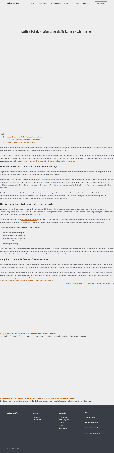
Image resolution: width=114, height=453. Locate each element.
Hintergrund (63, 417)
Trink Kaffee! (13, 3)
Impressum (36, 417)
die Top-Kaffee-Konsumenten (45, 179)
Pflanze (61, 422)
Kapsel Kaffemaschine (92, 428)
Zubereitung (63, 428)
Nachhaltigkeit (64, 420)
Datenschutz (37, 420)
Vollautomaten (90, 417)
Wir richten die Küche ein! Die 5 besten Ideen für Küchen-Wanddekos (27, 281)
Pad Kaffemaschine (91, 422)
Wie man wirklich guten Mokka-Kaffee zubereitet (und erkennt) (89, 283)
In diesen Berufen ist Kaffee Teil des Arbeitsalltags (23, 137)
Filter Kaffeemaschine (92, 433)
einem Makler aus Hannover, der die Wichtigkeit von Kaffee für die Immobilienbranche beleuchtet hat (41, 161)
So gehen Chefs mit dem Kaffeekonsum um (21, 142)
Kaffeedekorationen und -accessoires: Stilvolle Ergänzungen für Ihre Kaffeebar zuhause (38, 398)
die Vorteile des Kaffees (29, 219)
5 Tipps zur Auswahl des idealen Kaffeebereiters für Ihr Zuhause (28, 333)
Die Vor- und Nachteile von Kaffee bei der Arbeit (22, 140)
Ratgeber (62, 425)
